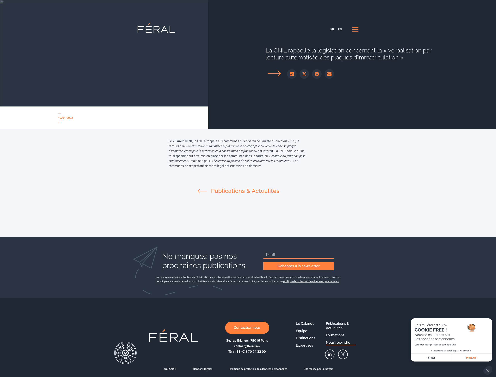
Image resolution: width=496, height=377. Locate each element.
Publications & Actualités (337, 325)
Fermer (431, 358)
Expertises (304, 345)
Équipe (301, 331)
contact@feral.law (247, 346)
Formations (335, 335)
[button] (292, 74)
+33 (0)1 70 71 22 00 (250, 351)
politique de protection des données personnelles (311, 281)
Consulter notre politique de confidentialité (435, 344)
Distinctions (305, 338)
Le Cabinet (305, 323)
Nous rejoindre (338, 342)
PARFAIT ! (471, 358)
